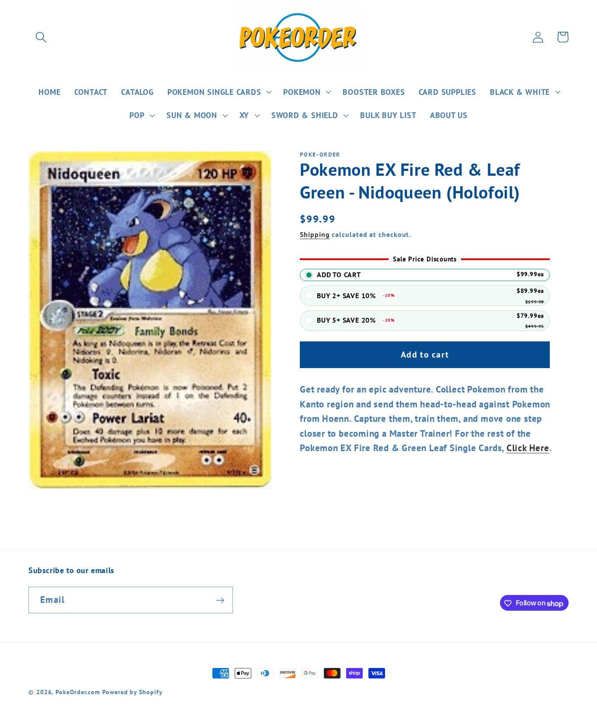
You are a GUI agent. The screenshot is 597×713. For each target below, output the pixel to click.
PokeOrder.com (78, 692)
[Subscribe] (220, 600)
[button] (40, 36)
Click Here (528, 448)
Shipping (315, 234)
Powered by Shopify (132, 692)
